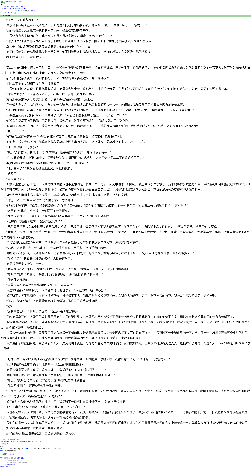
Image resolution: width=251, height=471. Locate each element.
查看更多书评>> (5, 466)
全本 (8, 8)
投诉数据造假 (25, 442)
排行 (5, 8)
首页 (2, 6)
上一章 (7, 13)
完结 (25, 6)
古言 (5, 6)
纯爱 (11, 6)
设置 (14, 13)
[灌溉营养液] (4, 444)
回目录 (12, 439)
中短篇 (18, 8)
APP (22, 8)
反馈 (25, 8)
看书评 (3, 442)
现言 (8, 6)
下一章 (2, 13)
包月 (11, 8)
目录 (11, 13)
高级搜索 (32, 10)
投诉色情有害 (17, 442)
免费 (14, 8)
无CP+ (18, 6)
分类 (2, 8)
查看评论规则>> (10, 464)
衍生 (14, 6)
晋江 (12, 2)
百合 (21, 6)
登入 (17, 2)
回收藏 (7, 442)
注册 (20, 2)
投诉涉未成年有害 (35, 442)
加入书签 (17, 439)
